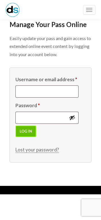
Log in (26, 131)
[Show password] (72, 118)
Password (27, 105)
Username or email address (46, 79)
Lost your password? (37, 150)
